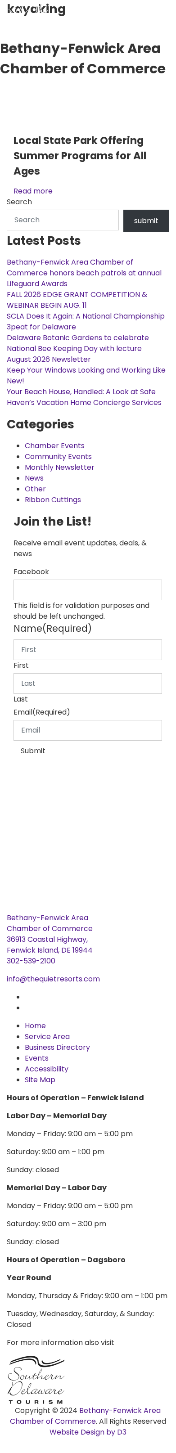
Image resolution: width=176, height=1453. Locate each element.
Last (21, 699)
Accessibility (46, 1069)
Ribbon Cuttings (53, 500)
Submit (33, 751)
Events (37, 1058)
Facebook (31, 572)
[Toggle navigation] (6, 92)
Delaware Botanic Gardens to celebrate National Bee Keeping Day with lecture (78, 343)
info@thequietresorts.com (53, 979)
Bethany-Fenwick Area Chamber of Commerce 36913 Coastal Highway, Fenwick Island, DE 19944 (50, 934)
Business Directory (57, 1047)
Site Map (40, 1080)
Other (35, 489)
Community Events (58, 456)
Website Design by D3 (88, 1432)
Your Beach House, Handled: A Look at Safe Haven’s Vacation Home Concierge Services (84, 397)
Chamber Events (55, 446)
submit (146, 221)
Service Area (47, 1036)
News (34, 478)
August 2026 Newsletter (49, 359)
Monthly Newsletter (60, 467)
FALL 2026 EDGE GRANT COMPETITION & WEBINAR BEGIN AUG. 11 (77, 299)
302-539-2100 (31, 961)
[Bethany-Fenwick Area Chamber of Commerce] (67, 18)
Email (42, 712)
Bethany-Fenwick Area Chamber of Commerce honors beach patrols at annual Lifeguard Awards (84, 273)
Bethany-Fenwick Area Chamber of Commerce (85, 1415)
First (21, 665)
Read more (33, 191)
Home (35, 1026)
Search (19, 202)
